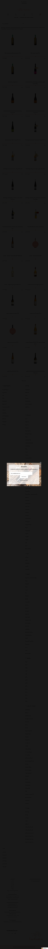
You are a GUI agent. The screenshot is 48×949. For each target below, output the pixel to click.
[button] (44, 948)
